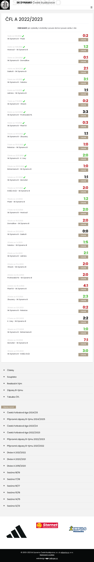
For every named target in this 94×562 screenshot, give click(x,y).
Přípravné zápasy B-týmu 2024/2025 (26, 419)
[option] (16, 529)
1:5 (85, 242)
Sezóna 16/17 (13, 485)
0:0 (85, 231)
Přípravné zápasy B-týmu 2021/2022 (25, 445)
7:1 (86, 339)
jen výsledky (33, 28)
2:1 (86, 68)
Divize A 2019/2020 (16, 465)
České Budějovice (36, 2)
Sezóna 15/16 (13, 492)
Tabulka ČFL (13, 396)
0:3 (85, 122)
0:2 (85, 35)
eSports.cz (65, 552)
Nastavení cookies (47, 555)
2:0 (85, 155)
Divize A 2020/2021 (16, 459)
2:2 (85, 318)
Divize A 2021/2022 (16, 452)
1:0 (85, 144)
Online (83, 40)
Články (10, 370)
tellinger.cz (53, 558)
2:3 (85, 296)
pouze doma (54, 28)
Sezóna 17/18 (13, 479)
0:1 (85, 57)
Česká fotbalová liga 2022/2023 (23, 432)
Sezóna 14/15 (13, 499)
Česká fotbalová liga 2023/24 (22, 425)
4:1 (85, 285)
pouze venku (66, 28)
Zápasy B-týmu (15, 390)
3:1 (86, 79)
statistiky (43, 28)
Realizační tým (14, 383)
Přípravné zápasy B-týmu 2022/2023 (26, 439)
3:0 (85, 350)
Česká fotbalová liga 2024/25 (22, 412)
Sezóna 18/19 (13, 472)
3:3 (85, 111)
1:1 (86, 90)
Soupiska (11, 376)
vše (74, 28)
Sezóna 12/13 (13, 505)
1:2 (86, 46)
